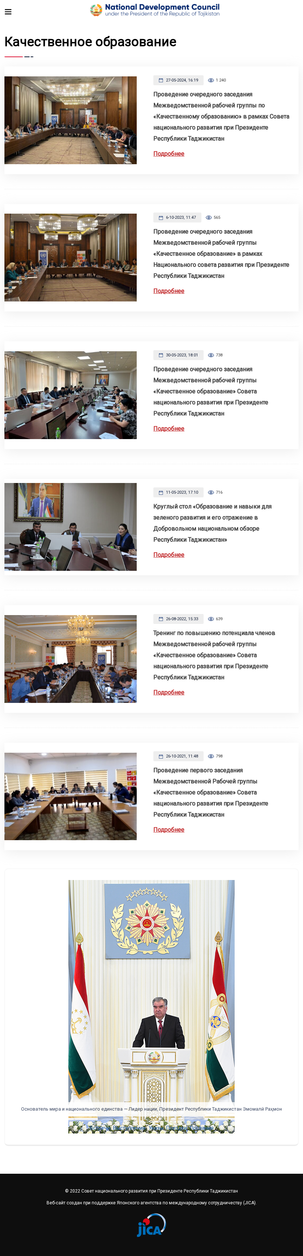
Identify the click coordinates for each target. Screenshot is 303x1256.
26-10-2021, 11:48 (181, 756)
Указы (156, 1128)
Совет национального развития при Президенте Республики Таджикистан (159, 1191)
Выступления (129, 1128)
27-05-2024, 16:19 (181, 80)
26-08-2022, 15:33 (181, 619)
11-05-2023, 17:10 (181, 492)
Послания (202, 1128)
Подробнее (168, 153)
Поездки (176, 1128)
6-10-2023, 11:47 (180, 217)
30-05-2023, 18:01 (181, 355)
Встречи (100, 1128)
